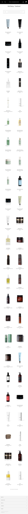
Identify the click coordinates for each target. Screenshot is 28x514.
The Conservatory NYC (6, 511)
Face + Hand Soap (20, 386)
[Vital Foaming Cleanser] (20, 475)
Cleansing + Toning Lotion (20, 327)
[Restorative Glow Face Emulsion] (20, 259)
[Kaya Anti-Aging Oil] (8, 240)
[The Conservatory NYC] (14, 2)
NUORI (20, 110)
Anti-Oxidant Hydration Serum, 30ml (8, 111)
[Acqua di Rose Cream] (8, 161)
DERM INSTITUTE (20, 71)
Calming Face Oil (8, 288)
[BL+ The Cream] (8, 43)
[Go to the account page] (23, 2)
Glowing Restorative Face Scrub (8, 327)
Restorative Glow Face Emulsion (20, 268)
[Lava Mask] (20, 24)
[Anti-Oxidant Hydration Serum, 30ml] (8, 102)
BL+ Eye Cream (8, 209)
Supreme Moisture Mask (20, 425)
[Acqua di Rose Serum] (8, 181)
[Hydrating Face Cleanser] (8, 475)
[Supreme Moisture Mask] (20, 417)
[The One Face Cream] (8, 338)
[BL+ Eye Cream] (8, 201)
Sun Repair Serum (20, 111)
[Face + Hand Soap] (20, 377)
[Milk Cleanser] (20, 456)
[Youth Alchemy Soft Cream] (20, 220)
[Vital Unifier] (20, 436)
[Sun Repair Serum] (20, 102)
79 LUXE (8, 385)
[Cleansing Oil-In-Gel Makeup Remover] (8, 358)
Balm (8, 386)
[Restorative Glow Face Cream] (20, 240)
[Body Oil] (20, 181)
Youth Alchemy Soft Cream (20, 229)
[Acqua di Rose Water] (8, 122)
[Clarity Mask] (8, 417)
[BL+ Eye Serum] (8, 63)
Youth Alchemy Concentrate (19, 72)
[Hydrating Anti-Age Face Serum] (20, 279)
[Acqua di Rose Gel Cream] (20, 161)
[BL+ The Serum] (20, 43)
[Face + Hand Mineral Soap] (8, 397)
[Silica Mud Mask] (8, 220)
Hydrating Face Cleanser (8, 484)
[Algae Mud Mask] (20, 201)
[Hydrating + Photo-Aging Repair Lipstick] (8, 259)
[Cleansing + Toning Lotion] (20, 318)
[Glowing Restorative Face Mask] (20, 299)
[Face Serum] (8, 83)
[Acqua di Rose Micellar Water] (20, 142)
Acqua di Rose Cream (8, 170)
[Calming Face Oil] (8, 279)
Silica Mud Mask (8, 229)
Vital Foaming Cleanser (20, 484)
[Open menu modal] (2, 2)
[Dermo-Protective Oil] (20, 122)
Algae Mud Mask (20, 209)
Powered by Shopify (2, 512)
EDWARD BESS (8, 444)
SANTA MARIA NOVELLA (8, 130)
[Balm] (8, 377)
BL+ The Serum (20, 52)
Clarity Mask (8, 425)
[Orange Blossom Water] (8, 142)
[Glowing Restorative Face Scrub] (8, 318)
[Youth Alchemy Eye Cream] (8, 456)
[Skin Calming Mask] (20, 338)
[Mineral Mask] (8, 24)
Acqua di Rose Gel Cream (20, 170)
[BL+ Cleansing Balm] (20, 397)
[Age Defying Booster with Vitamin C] (8, 299)
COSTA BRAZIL (8, 248)
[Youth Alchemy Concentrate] (20, 63)
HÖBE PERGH (20, 248)
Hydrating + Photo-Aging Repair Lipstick (8, 268)
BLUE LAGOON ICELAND (8, 32)
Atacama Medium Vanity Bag (8, 445)
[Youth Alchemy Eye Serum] (20, 83)
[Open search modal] (5, 2)
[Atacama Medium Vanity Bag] (8, 436)
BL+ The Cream (8, 52)
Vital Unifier (20, 445)
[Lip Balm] (20, 358)
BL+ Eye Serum (8, 72)
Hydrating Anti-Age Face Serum (20, 288)
